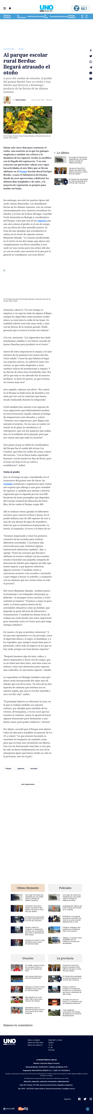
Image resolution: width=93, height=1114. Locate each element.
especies (41, 220)
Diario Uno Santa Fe (35, 1045)
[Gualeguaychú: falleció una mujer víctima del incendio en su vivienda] (65, 908)
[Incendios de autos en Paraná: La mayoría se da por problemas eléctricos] (65, 1002)
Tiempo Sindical (71, 16)
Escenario (63, 16)
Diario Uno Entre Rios (35, 1042)
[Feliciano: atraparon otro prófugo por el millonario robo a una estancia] (65, 929)
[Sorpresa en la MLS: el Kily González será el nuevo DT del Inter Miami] (28, 942)
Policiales (32, 16)
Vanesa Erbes (20, 100)
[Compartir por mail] (90, 78)
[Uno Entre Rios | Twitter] (85, 1099)
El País (46, 16)
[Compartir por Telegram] (90, 67)
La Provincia (21, 16)
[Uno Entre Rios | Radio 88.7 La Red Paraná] (80, 8)
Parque (21, 49)
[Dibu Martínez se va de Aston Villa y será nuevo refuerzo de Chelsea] (28, 999)
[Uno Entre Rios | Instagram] (90, 1099)
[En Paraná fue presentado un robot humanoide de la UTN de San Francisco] (71, 181)
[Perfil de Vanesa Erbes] (7, 99)
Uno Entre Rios (8, 49)
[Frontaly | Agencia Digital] (21, 1109)
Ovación (40, 16)
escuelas (8, 483)
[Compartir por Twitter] (90, 56)
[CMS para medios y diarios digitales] (9, 1109)
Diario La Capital (34, 1040)
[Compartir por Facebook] (90, 50)
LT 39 (82, 16)
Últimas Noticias (7, 16)
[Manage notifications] (87, 1109)
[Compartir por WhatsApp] (90, 61)
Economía (54, 16)
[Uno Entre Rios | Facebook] (79, 1099)
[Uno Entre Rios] (46, 8)
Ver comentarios (27, 784)
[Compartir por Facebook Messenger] (90, 73)
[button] (4, 8)
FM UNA (51, 1050)
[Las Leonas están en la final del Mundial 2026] (28, 978)
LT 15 (86, 16)
